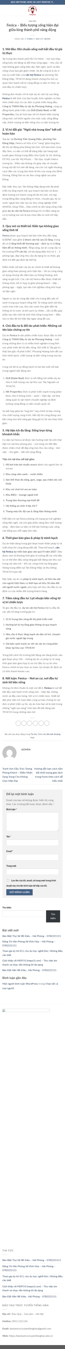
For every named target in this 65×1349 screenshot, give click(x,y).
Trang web (11, 866)
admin (47, 39)
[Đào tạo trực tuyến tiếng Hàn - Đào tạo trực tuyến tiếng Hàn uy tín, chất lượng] (32, 10)
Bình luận (11, 809)
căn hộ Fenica (33, 75)
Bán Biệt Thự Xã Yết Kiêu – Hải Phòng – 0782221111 (31, 936)
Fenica (6, 98)
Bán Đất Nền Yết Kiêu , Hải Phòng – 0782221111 (29, 970)
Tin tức (32, 21)
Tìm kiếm (6, 908)
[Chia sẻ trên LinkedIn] (46, 723)
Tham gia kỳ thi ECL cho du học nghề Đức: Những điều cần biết (32, 1278)
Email (9, 851)
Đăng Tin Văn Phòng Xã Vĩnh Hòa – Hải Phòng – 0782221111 (28, 1268)
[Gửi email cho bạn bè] (35, 723)
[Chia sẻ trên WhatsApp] (18, 723)
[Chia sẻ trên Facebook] (24, 723)
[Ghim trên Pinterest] (41, 723)
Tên (8, 837)
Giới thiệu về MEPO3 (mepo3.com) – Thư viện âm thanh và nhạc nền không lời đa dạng (29, 1288)
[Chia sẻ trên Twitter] (29, 723)
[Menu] (4, 10)
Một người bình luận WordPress (20, 984)
